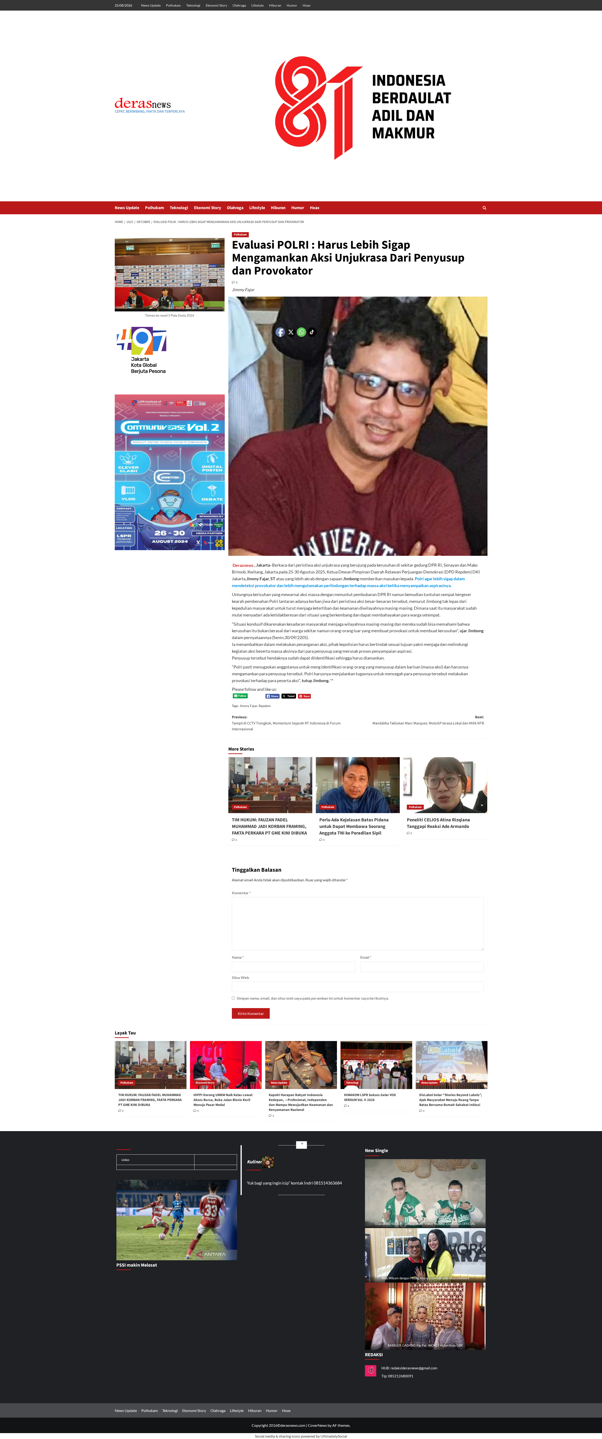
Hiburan (275, 5)
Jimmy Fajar (248, 706)
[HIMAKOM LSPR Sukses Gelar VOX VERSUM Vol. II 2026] (376, 1065)
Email (365, 957)
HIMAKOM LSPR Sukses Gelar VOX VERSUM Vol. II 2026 (370, 1097)
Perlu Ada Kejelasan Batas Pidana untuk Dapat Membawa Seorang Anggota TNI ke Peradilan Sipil (354, 826)
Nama (238, 957)
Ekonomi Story (216, 5)
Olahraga (239, 5)
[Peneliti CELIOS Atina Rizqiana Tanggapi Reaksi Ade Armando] (445, 785)
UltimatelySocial (334, 1436)
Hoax (306, 5)
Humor (292, 5)
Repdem (265, 706)
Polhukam (173, 5)
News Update (151, 5)
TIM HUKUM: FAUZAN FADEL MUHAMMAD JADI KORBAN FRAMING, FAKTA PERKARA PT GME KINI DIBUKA (269, 826)
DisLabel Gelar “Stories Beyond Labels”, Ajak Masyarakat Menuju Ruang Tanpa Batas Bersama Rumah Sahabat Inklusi (450, 1100)
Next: (428, 720)
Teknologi (193, 5)
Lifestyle (257, 5)
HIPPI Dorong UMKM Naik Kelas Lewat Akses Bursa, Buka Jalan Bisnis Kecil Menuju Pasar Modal (223, 1100)
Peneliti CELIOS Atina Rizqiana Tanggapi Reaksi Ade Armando (438, 823)
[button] (484, 208)
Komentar (241, 892)
